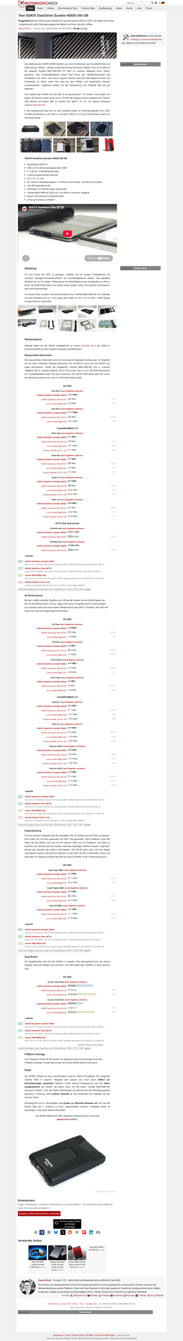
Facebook (118, 1295)
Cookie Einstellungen (104, 1335)
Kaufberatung (105, 8)
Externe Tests (88, 8)
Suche (129, 8)
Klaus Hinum (24, 28)
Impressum (58, 1335)
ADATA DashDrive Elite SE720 (54, 399)
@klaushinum (79, 1295)
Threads (105, 1295)
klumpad (130, 1295)
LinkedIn (142, 1295)
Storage (84, 28)
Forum (149, 8)
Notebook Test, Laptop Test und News (62, 1303)
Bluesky (94, 1295)
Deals (119, 8)
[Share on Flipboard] (84, 1232)
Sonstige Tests (91, 1303)
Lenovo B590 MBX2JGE (56, 403)
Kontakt (89, 1335)
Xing (152, 1295)
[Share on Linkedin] (91, 1232)
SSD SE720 (39, 104)
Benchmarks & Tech (67, 8)
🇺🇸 (75, 28)
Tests (30, 8)
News (40, 8)
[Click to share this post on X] (63, 1232)
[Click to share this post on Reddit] (69, 1232)
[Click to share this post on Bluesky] (55, 1232)
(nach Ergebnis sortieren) (72, 391)
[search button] (153, 3)
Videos (50, 8)
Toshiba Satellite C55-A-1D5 (55, 450)
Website (160, 1295)
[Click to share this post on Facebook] (41, 1232)
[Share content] (36, 1232)
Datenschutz (78, 1335)
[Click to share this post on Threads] (48, 1232)
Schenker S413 (88, 345)
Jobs (139, 8)
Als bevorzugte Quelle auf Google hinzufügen (69, 1224)
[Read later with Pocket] (77, 1232)
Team (67, 1335)
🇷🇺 (78, 28)
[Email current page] (98, 1232)
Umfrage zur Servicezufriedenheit (146, 39)
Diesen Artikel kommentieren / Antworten (40, 1213)
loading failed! (127, 64)
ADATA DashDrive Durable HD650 (52, 395)
